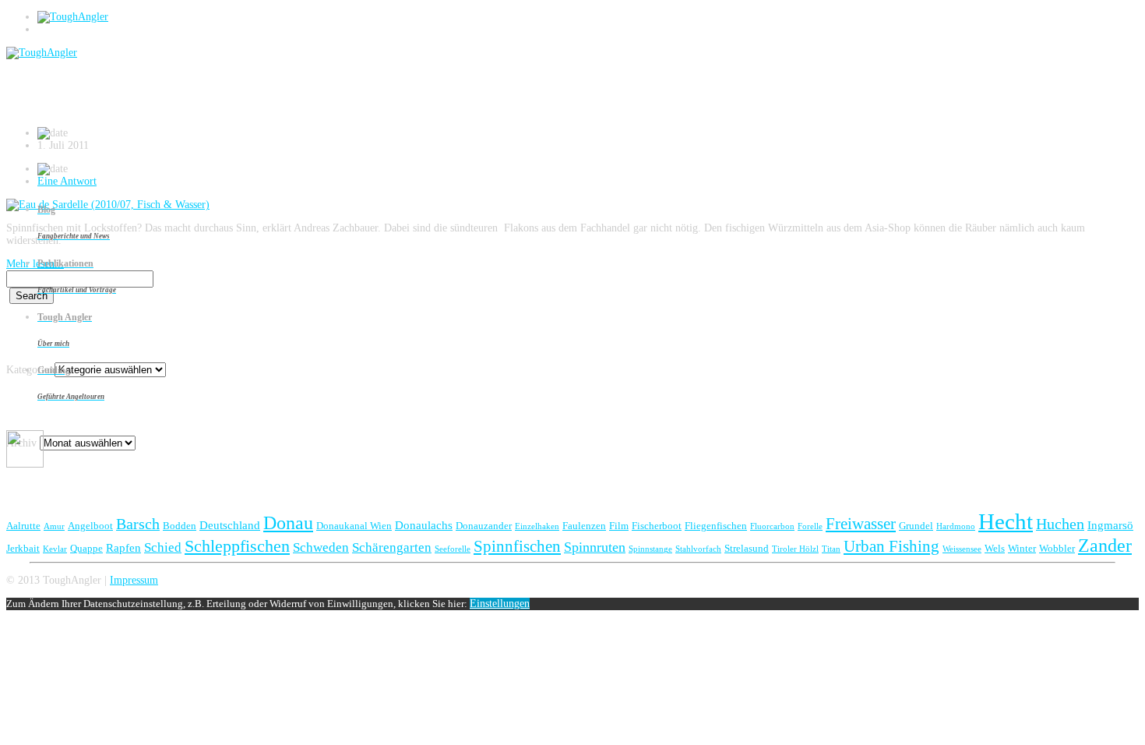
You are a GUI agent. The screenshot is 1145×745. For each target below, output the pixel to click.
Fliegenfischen (716, 525)
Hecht (1005, 521)
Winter (1022, 548)
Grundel (916, 525)
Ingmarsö (1110, 524)
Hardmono (955, 526)
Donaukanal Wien (354, 525)
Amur (54, 526)
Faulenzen (584, 525)
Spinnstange (650, 549)
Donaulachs (424, 524)
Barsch (138, 523)
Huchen (1060, 523)
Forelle (810, 526)
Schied (162, 547)
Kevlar (55, 549)
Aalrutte (23, 525)
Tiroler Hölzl (795, 549)
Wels (995, 548)
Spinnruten (594, 547)
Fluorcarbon (772, 526)
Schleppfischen (237, 546)
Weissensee (961, 549)
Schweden (321, 547)
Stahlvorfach (698, 549)
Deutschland (229, 524)
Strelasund (746, 548)
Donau (288, 522)
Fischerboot (657, 525)
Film (619, 525)
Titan (831, 549)
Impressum (134, 580)
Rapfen (123, 547)
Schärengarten (392, 547)
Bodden (179, 525)
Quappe (86, 548)
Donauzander (484, 525)
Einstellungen (500, 603)
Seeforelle (452, 549)
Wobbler (1057, 548)
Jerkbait (23, 548)
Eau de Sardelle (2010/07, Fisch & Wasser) (176, 97)
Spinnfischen (517, 546)
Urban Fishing (891, 546)
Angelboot (90, 525)
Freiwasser (861, 523)
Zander (1105, 545)
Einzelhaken (537, 526)
